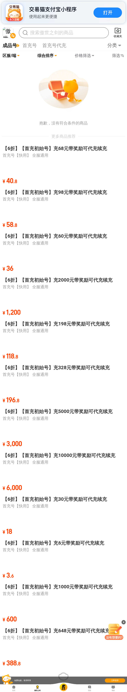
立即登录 (115, 680)
